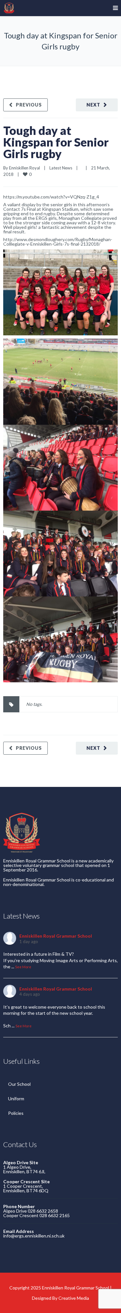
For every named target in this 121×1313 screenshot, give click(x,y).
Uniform (16, 1098)
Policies (16, 1113)
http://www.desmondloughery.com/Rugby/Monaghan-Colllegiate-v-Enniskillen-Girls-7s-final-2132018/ (57, 242)
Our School (19, 1084)
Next (93, 104)
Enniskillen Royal (24, 167)
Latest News (60, 167)
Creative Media (73, 1298)
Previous (29, 104)
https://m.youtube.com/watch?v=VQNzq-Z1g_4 (51, 196)
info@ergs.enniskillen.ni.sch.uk (34, 1235)
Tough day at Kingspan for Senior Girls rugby (56, 142)
